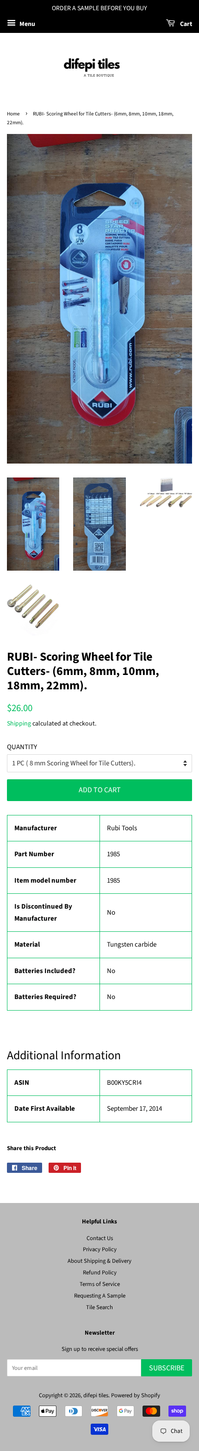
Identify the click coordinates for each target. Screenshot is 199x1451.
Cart (185, 24)
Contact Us (100, 1238)
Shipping (19, 723)
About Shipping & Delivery (99, 1261)
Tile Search (99, 1307)
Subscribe (166, 1368)
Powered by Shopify (135, 1395)
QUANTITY (22, 747)
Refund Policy (100, 1272)
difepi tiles (95, 1395)
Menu (26, 24)
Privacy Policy (100, 1249)
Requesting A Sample (99, 1296)
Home (13, 114)
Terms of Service (100, 1284)
